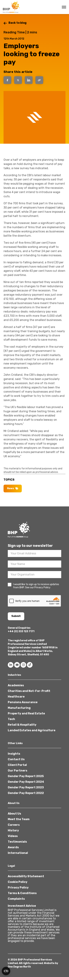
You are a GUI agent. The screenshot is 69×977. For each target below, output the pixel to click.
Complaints (16, 898)
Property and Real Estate (26, 713)
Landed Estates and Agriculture (31, 730)
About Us (14, 813)
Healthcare (16, 696)
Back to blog (17, 22)
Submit (16, 616)
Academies (16, 685)
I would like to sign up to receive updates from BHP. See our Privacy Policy (36, 586)
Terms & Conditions (22, 893)
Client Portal (17, 765)
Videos (13, 836)
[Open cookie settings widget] (6, 971)
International (18, 853)
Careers (14, 824)
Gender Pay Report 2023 (26, 787)
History (13, 830)
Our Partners (17, 770)
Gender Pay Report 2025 (26, 776)
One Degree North (19, 966)
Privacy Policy (18, 887)
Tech (11, 719)
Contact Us (16, 759)
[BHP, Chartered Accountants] (12, 7)
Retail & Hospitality (22, 724)
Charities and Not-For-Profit (29, 691)
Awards (13, 847)
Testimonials (17, 841)
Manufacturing (19, 707)
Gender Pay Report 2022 (26, 793)
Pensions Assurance (23, 702)
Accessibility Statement (26, 876)
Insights (14, 753)
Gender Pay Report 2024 (26, 781)
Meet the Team (19, 819)
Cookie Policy (17, 882)
